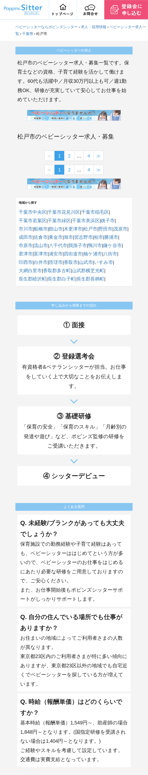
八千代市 (58, 245)
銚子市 (108, 220)
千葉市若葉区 (32, 220)
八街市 (110, 253)
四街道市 (73, 253)
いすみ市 (103, 262)
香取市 (71, 262)
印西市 (26, 262)
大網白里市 (30, 270)
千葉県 (27, 34)
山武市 (86, 262)
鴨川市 (95, 245)
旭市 (68, 237)
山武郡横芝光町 (88, 270)
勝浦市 (111, 237)
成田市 (26, 237)
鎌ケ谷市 (112, 245)
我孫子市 (77, 245)
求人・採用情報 (93, 27)
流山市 (41, 245)
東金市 (56, 237)
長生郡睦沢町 (32, 278)
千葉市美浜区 (86, 220)
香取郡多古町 (57, 270)
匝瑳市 (56, 262)
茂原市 (120, 228)
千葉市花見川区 (64, 212)
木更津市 (73, 228)
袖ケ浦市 (92, 253)
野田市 (105, 228)
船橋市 (41, 228)
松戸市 (90, 228)
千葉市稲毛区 (95, 212)
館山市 (56, 228)
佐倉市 (41, 237)
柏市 (98, 237)
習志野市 (83, 237)
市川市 (26, 228)
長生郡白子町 (61, 278)
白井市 (41, 262)
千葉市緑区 (59, 220)
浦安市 (56, 253)
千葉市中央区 (32, 212)
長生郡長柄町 (90, 278)
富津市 (41, 253)
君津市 (26, 253)
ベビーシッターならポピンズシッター (46, 27)
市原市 (26, 245)
